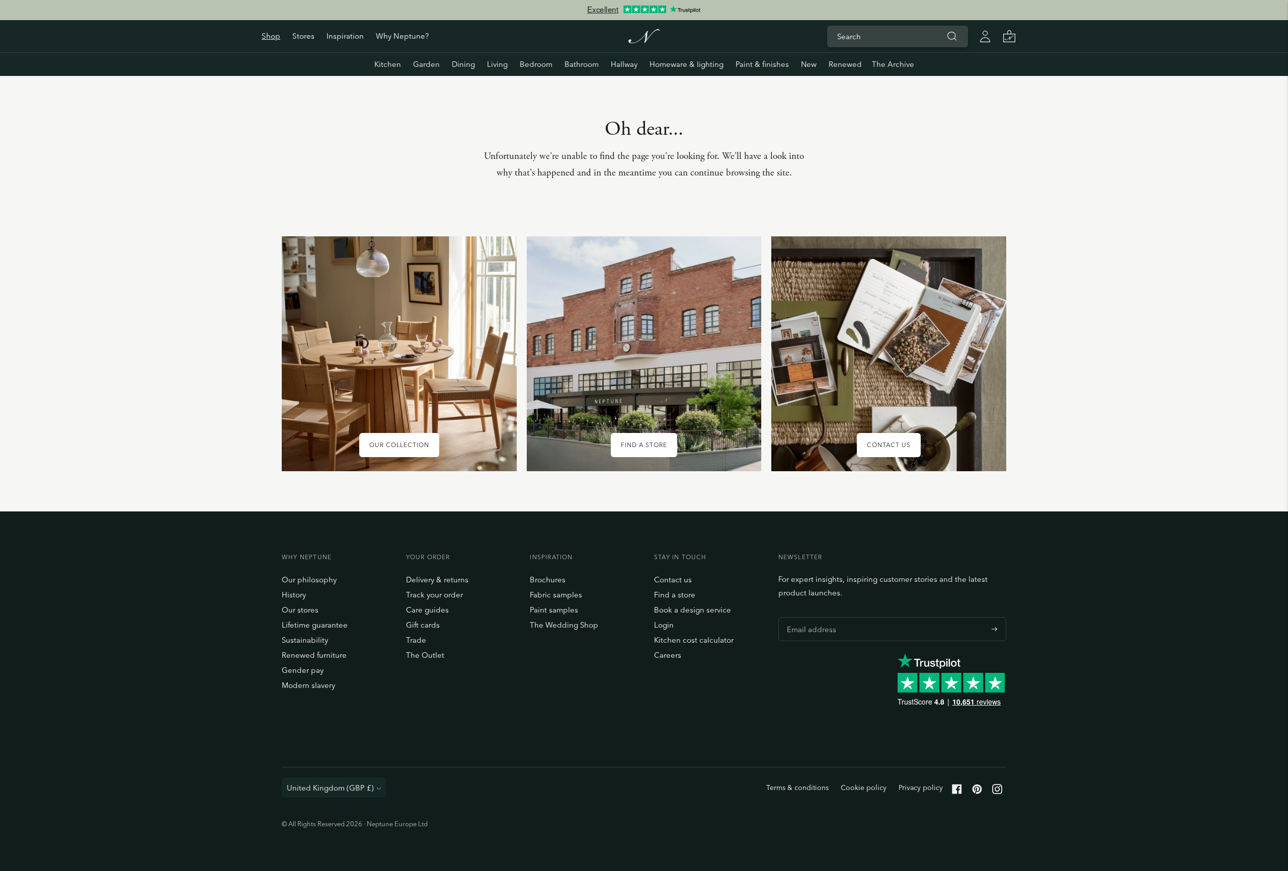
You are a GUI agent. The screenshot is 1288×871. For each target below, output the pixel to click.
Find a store (674, 594)
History (294, 594)
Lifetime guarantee (315, 625)
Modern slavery (308, 685)
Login (664, 625)
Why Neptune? (402, 36)
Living (497, 64)
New (809, 64)
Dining (463, 64)
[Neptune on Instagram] (997, 791)
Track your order (434, 594)
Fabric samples (556, 594)
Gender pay (303, 670)
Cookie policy (864, 787)
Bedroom (536, 64)
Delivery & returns (437, 579)
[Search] (952, 36)
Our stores (300, 610)
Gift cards (423, 625)
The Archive (893, 64)
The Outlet (425, 655)
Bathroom (582, 64)
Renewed (845, 64)
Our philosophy (309, 579)
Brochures (548, 579)
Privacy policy (921, 787)
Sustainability (305, 640)
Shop (271, 36)
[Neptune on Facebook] (957, 791)
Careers (667, 655)
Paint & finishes (762, 64)
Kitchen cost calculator (694, 640)
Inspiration (345, 36)
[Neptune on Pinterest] (977, 791)
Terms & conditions (797, 787)
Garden (426, 64)
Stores (303, 36)
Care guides (427, 610)
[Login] (985, 36)
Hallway (624, 64)
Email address (809, 617)
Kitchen (387, 64)
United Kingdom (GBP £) (330, 788)
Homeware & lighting (686, 64)
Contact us (673, 579)
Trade (416, 640)
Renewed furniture (314, 655)
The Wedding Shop (564, 625)
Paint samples (554, 610)
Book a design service (692, 610)
